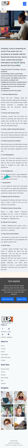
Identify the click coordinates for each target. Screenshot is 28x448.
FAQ (2, 380)
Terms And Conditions (14, 443)
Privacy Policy (14, 440)
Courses (3, 348)
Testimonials (4, 354)
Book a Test (22, 299)
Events (3, 351)
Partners (3, 375)
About (2, 345)
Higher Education (6, 357)
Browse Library (5, 369)
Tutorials (3, 383)
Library (3, 372)
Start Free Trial (7, 299)
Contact (3, 360)
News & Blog (4, 377)
